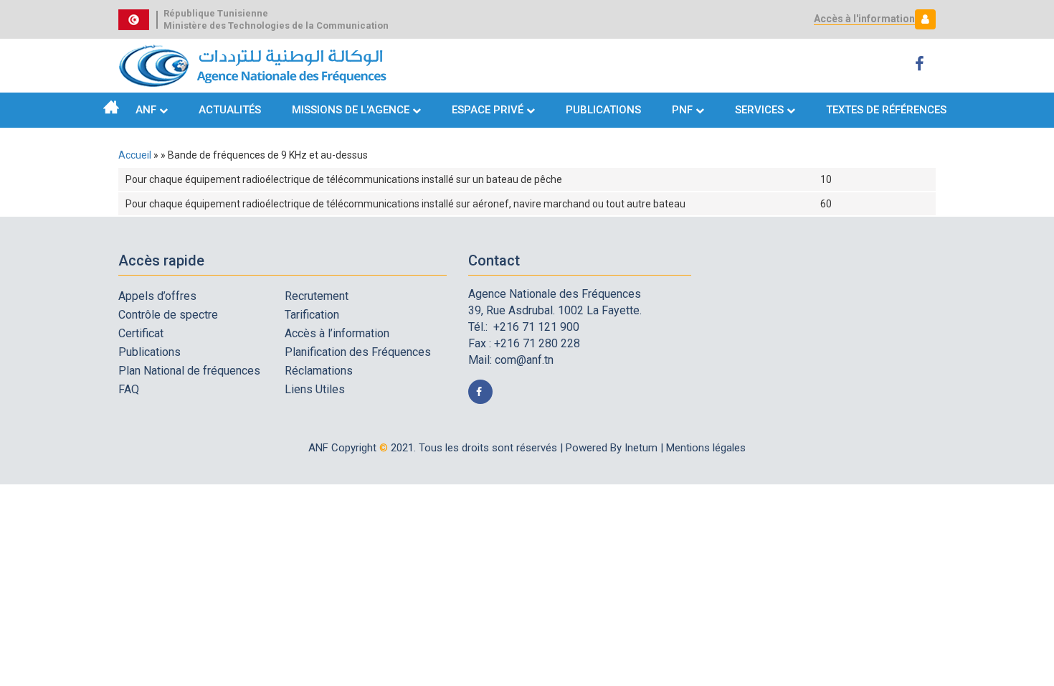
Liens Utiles (315, 389)
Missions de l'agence (350, 109)
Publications (603, 109)
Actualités (230, 109)
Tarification (312, 314)
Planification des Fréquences (358, 352)
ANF (146, 109)
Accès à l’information (337, 333)
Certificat (140, 333)
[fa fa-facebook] (922, 64)
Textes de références (886, 109)
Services (759, 109)
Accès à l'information (864, 18)
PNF (682, 109)
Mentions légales (706, 447)
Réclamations (319, 370)
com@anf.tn (524, 360)
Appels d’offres (157, 296)
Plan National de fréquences (189, 370)
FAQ (128, 389)
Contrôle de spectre (168, 314)
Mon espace (922, 19)
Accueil (111, 107)
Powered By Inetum (611, 447)
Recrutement (316, 296)
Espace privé (489, 109)
